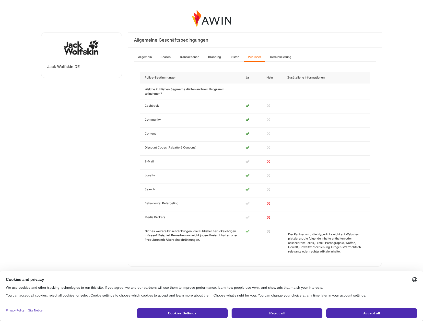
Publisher (254, 57)
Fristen (234, 57)
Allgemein (145, 57)
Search (166, 57)
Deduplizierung (280, 57)
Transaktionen (189, 57)
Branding (214, 57)
